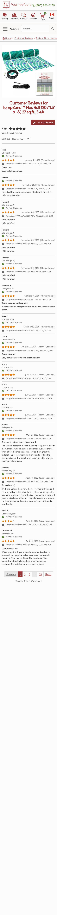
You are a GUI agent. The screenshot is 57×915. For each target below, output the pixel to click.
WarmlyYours (21, 4)
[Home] (6, 5)
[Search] (52, 28)
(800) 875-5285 (45, 5)
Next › (48, 574)
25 (40, 574)
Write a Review (45, 122)
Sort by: (6, 138)
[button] (23, 17)
